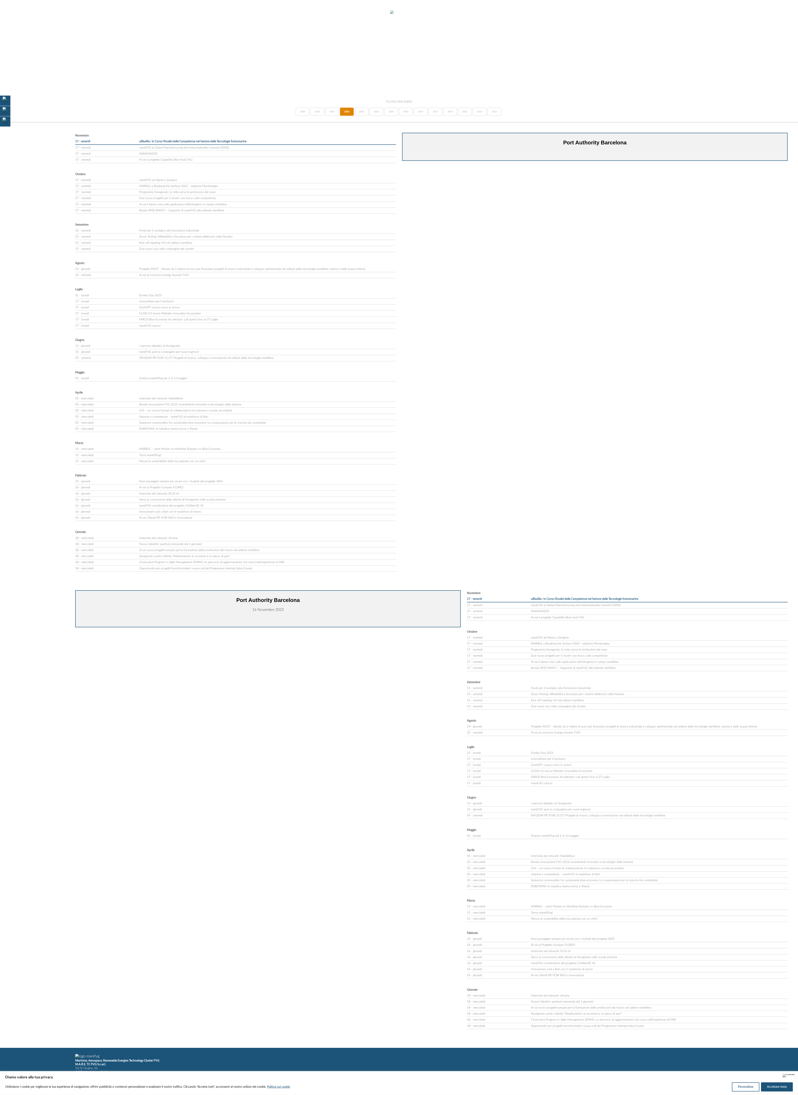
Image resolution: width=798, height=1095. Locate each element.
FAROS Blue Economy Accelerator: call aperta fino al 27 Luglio (178, 319)
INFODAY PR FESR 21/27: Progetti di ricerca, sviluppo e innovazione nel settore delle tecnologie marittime (206, 358)
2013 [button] (494, 111)
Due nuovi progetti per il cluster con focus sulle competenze (177, 198)
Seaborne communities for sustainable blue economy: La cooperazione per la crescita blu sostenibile (202, 422)
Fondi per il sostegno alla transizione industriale (169, 230)
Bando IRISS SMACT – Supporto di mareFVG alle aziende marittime (182, 210)
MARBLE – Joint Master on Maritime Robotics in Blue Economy (179, 449)
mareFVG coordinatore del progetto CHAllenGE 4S (171, 505)
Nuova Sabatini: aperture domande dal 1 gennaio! (170, 544)
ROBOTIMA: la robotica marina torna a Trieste (168, 428)
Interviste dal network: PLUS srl (159, 493)
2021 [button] (376, 111)
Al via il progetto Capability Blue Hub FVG (165, 159)
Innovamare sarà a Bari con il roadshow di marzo (170, 511)
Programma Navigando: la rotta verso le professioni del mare (177, 192)
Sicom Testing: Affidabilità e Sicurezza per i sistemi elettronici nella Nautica (186, 236)
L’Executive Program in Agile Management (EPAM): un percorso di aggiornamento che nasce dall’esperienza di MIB (211, 562)
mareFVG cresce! (150, 325)
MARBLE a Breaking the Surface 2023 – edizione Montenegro (178, 186)
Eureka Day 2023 (150, 295)
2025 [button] (317, 111)
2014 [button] (479, 111)
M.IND (733, 12)
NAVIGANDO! (148, 153)
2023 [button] (346, 111)
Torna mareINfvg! (150, 455)
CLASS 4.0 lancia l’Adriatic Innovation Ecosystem (170, 313)
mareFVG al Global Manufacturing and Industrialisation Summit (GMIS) (184, 147)
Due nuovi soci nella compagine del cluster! (166, 248)
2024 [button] (332, 111)
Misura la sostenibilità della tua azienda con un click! (172, 461)
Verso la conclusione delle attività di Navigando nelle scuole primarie (182, 499)
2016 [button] (450, 111)
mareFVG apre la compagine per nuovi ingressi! (169, 352)
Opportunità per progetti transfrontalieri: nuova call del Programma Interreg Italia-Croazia (195, 568)
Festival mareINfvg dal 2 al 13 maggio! (163, 378)
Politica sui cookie (278, 1086)
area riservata (756, 12)
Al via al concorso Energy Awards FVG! (164, 275)
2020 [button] (391, 111)
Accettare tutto (777, 1086)
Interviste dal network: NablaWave (161, 398)
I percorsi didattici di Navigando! (159, 345)
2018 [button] (420, 111)
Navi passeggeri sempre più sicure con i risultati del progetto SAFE (181, 481)
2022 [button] (361, 111)
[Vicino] (789, 1075)
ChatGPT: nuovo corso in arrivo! (159, 307)
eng (785, 12)
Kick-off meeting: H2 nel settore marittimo (165, 242)
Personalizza (745, 1086)
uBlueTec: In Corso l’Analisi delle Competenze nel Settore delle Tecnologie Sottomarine (192, 141)
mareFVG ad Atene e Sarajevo (158, 180)
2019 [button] (405, 111)
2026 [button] (302, 111)
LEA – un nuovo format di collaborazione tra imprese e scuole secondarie (185, 410)
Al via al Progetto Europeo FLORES (161, 487)
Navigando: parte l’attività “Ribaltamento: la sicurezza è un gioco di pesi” (184, 556)
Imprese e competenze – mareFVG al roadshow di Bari (173, 416)
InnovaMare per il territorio (156, 301)
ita (777, 12)
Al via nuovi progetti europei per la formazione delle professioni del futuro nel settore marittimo (199, 550)
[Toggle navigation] (14, 12)
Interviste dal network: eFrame (158, 538)
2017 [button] (435, 111)
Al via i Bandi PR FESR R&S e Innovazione (165, 517)
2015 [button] (464, 111)
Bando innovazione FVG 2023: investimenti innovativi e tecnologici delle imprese (190, 404)
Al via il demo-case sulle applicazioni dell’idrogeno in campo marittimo (183, 204)
